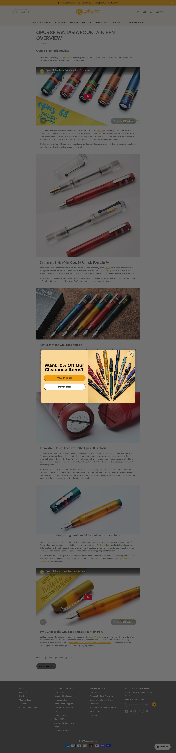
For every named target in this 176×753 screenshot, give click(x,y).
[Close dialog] (131, 354)
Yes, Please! (64, 377)
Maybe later (64, 386)
